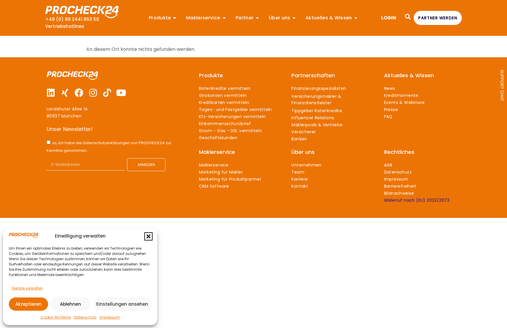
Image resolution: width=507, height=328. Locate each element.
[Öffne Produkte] (174, 17)
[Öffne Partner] (257, 17)
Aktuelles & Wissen (409, 75)
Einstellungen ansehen (122, 304)
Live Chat (502, 85)
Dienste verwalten (27, 288)
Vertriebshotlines (64, 26)
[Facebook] (79, 93)
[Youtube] (121, 93)
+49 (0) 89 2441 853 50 (72, 19)
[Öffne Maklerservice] (224, 17)
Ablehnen (70, 304)
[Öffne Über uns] (294, 17)
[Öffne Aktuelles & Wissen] (356, 17)
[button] (148, 236)
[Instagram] (93, 93)
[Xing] (65, 93)
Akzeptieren (28, 304)
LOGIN (388, 17)
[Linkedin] (51, 93)
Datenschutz (85, 317)
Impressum (109, 317)
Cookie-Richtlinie (55, 317)
